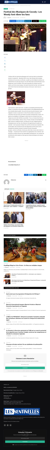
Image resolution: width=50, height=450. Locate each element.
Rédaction (9, 17)
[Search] (42, 2)
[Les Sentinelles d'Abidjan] (11, 2)
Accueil (5, 5)
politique (32, 444)
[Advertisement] (28, 63)
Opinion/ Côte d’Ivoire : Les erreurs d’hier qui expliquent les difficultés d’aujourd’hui (13, 225)
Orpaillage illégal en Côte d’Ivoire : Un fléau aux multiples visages (23, 265)
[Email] (5, 67)
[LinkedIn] (5, 63)
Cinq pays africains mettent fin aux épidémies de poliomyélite (24, 344)
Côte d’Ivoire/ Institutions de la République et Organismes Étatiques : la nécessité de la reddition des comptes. (29, 281)
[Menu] (45, 2)
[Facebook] (5, 57)
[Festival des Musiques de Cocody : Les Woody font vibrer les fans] (25, 37)
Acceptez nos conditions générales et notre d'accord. (25, 444)
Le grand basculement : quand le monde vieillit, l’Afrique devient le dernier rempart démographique (36, 206)
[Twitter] (5, 60)
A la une (5, 8)
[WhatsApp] (5, 70)
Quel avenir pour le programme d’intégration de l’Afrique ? (23, 294)
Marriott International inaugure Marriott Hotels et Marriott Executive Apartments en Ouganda (23, 305)
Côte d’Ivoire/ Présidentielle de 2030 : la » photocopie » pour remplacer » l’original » (14, 206)
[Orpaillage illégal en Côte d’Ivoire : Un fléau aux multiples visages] (25, 250)
